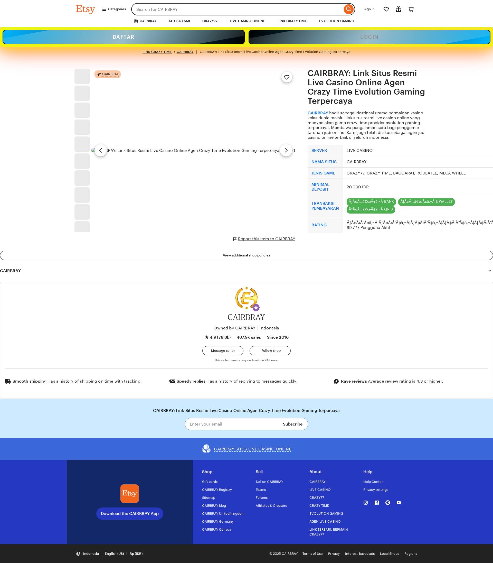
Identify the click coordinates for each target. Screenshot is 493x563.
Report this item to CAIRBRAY (266, 238)
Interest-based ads (360, 554)
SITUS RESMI (179, 21)
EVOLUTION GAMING (336, 21)
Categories (117, 9)
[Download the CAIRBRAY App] (129, 493)
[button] (256, 307)
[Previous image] (100, 150)
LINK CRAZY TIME (292, 21)
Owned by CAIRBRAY (234, 328)
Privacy (334, 554)
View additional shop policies (246, 255)
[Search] (349, 9)
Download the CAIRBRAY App (130, 513)
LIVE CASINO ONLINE (247, 21)
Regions (410, 554)
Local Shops (389, 554)
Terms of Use (312, 554)
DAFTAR (124, 37)
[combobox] (237, 9)
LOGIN (369, 37)
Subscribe (292, 424)
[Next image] (286, 150)
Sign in (369, 9)
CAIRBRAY (185, 52)
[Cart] (411, 9)
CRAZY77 (209, 21)
